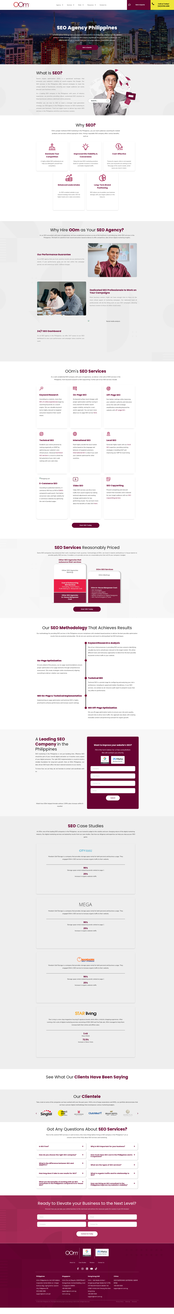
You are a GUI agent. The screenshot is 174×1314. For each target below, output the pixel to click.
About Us (72, 1262)
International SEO (79, 453)
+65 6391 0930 (66, 1288)
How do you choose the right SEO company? (57, 1155)
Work (79, 5)
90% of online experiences (48, 402)
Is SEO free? (44, 1146)
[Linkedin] (87, 1268)
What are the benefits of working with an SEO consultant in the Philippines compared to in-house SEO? (61, 1183)
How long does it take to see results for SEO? (58, 1173)
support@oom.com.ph (43, 1294)
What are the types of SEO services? (106, 1165)
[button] (36, 1113)
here (95, 413)
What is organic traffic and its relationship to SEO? (110, 1174)
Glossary (134, 1301)
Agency (58, 5)
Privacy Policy (120, 1301)
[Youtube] (91, 1268)
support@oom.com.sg (69, 1291)
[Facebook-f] (78, 1268)
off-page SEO (120, 410)
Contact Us (103, 5)
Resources (90, 5)
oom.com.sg (66, 1294)
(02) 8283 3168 (41, 1291)
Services (69, 5)
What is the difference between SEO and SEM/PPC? (56, 1164)
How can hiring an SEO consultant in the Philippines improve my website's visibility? (109, 1184)
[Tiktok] (96, 1268)
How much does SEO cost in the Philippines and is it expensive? (111, 1156)
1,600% (61, 490)
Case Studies (82, 1262)
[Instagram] (82, 1268)
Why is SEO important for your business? (108, 1146)
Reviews (92, 1262)
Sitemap (127, 1301)
